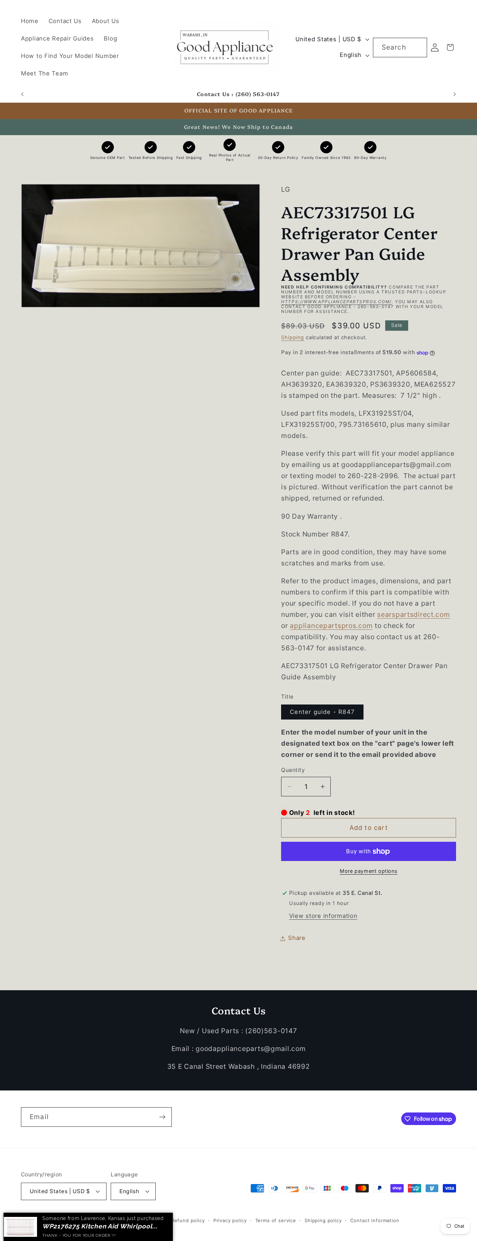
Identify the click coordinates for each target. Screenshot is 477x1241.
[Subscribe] (162, 1117)
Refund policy (188, 1220)
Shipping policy (323, 1220)
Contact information (374, 1220)
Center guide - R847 (322, 712)
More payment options (368, 871)
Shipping (292, 337)
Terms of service (275, 1220)
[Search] (417, 47)
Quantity (293, 770)
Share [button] (297, 938)
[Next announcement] (454, 94)
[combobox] (400, 47)
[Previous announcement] (22, 94)
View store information (323, 916)
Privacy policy (230, 1220)
